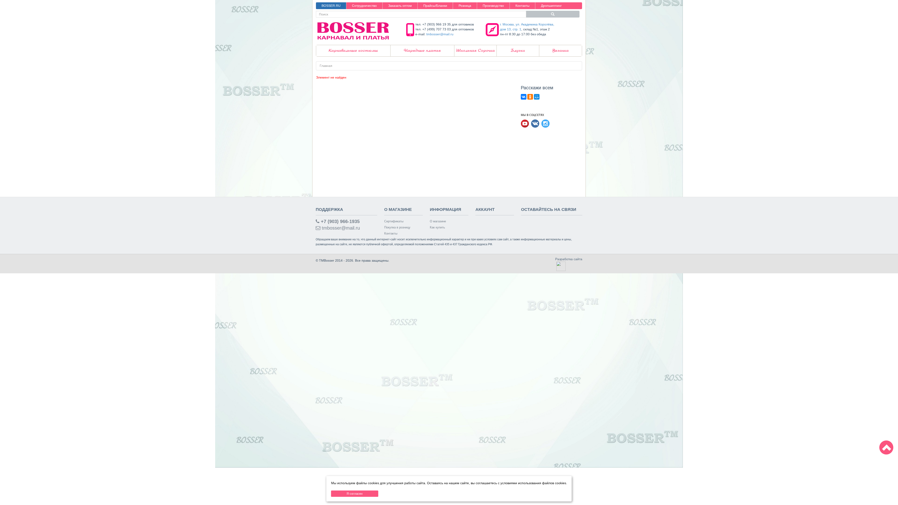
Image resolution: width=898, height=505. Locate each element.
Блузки (518, 51)
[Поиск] (552, 14)
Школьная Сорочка (475, 51)
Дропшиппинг (551, 5)
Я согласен (354, 493)
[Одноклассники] (530, 97)
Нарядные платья (422, 51)
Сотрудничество (364, 5)
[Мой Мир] (537, 97)
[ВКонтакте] (523, 97)
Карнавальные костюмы (353, 51)
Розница (465, 5)
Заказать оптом (400, 5)
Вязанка (560, 51)
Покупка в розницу (397, 227)
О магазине (438, 221)
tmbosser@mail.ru (439, 34)
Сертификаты (393, 221)
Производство (493, 5)
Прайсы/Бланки (435, 5)
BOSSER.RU (331, 5)
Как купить (437, 227)
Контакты (522, 5)
